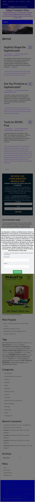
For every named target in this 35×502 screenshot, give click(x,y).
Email (6, 263)
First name (6, 257)
